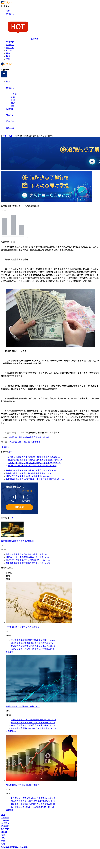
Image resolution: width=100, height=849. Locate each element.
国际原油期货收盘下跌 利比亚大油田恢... (23, 785)
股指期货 (5, 447)
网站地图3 (24, 847)
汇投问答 (35, 39)
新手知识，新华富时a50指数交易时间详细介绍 (29, 437)
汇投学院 (10, 45)
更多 (11, 452)
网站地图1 (5, 847)
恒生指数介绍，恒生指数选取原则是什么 (26, 442)
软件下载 (10, 48)
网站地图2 (14, 847)
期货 (13, 103)
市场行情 (10, 42)
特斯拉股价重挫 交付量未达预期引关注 (23, 707)
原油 (8, 53)
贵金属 (9, 50)
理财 (8, 59)
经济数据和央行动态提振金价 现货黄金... (23, 627)
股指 (8, 56)
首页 (8, 11)
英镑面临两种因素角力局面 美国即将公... (18, 541)
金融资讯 (10, 14)
